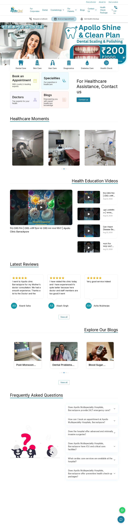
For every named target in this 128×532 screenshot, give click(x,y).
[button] (92, 408)
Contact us (83, 100)
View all (64, 317)
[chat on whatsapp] (122, 510)
